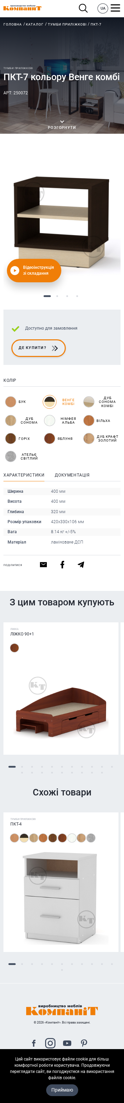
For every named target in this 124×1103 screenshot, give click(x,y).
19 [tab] (92, 773)
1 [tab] (47, 296)
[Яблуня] (14, 648)
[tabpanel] (62, 219)
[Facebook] (34, 1044)
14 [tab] (42, 773)
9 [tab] (92, 767)
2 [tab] (57, 296)
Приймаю (62, 1090)
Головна (12, 24)
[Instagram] (50, 1044)
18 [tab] (82, 773)
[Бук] (14, 838)
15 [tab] (52, 773)
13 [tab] (32, 773)
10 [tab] (102, 767)
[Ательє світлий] (91, 838)
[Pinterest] (84, 1044)
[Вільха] (43, 838)
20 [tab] (102, 773)
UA (103, 8)
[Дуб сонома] (34, 838)
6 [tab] (62, 767)
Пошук (85, 8)
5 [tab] (52, 767)
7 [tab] (72, 767)
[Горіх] (53, 838)
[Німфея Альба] (72, 838)
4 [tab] (77, 296)
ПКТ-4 (16, 824)
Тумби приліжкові (67, 24)
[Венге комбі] (24, 838)
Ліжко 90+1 (22, 634)
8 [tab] (82, 767)
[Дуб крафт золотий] (81, 838)
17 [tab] (72, 773)
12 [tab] (22, 773)
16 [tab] (62, 773)
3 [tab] (67, 296)
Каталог (35, 24)
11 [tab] (112, 767)
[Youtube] (67, 1044)
